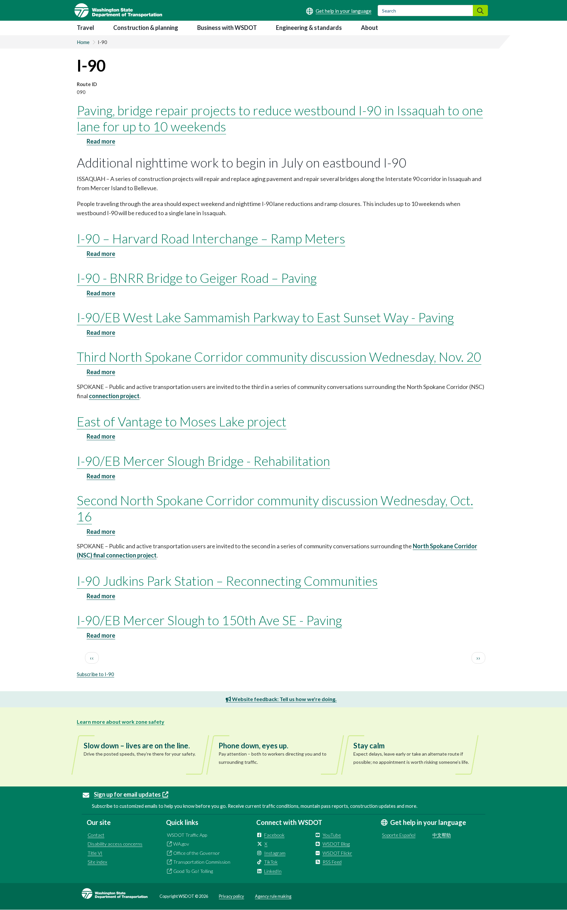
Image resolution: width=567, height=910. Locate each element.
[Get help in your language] (338, 11)
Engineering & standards (309, 27)
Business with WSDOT (227, 27)
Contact (96, 835)
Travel (85, 27)
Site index (97, 862)
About (369, 27)
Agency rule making (273, 896)
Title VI (95, 853)
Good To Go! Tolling (193, 871)
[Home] (118, 10)
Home (83, 42)
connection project (114, 395)
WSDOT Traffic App (187, 835)
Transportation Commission (201, 862)
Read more (101, 141)
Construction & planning (145, 27)
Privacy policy (231, 896)
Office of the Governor (196, 853)
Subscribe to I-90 (95, 674)
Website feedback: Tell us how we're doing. (284, 699)
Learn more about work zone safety (120, 721)
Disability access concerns (115, 844)
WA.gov (181, 844)
